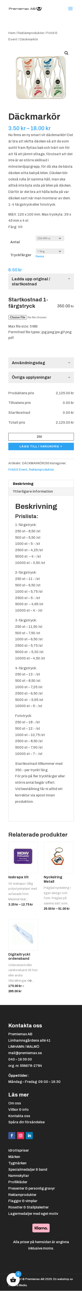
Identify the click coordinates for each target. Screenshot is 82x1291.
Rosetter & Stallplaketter (28, 1207)
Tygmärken (17, 1163)
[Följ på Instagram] (20, 1135)
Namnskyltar (18, 1176)
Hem (11, 33)
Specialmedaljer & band (27, 1169)
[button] (66, 53)
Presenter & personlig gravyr (31, 1188)
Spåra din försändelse (26, 1122)
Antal (15, 242)
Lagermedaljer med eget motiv (33, 1213)
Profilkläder (17, 1182)
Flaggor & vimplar (22, 1201)
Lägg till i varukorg (39, 446)
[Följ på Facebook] (11, 1135)
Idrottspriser (18, 1150)
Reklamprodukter (30, 33)
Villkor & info (18, 1109)
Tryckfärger (20, 255)
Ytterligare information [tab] (33, 491)
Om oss (14, 1103)
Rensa (40, 256)
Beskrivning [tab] (23, 484)
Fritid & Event (17, 469)
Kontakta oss (19, 1116)
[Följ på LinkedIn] (29, 1135)
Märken (14, 1157)
